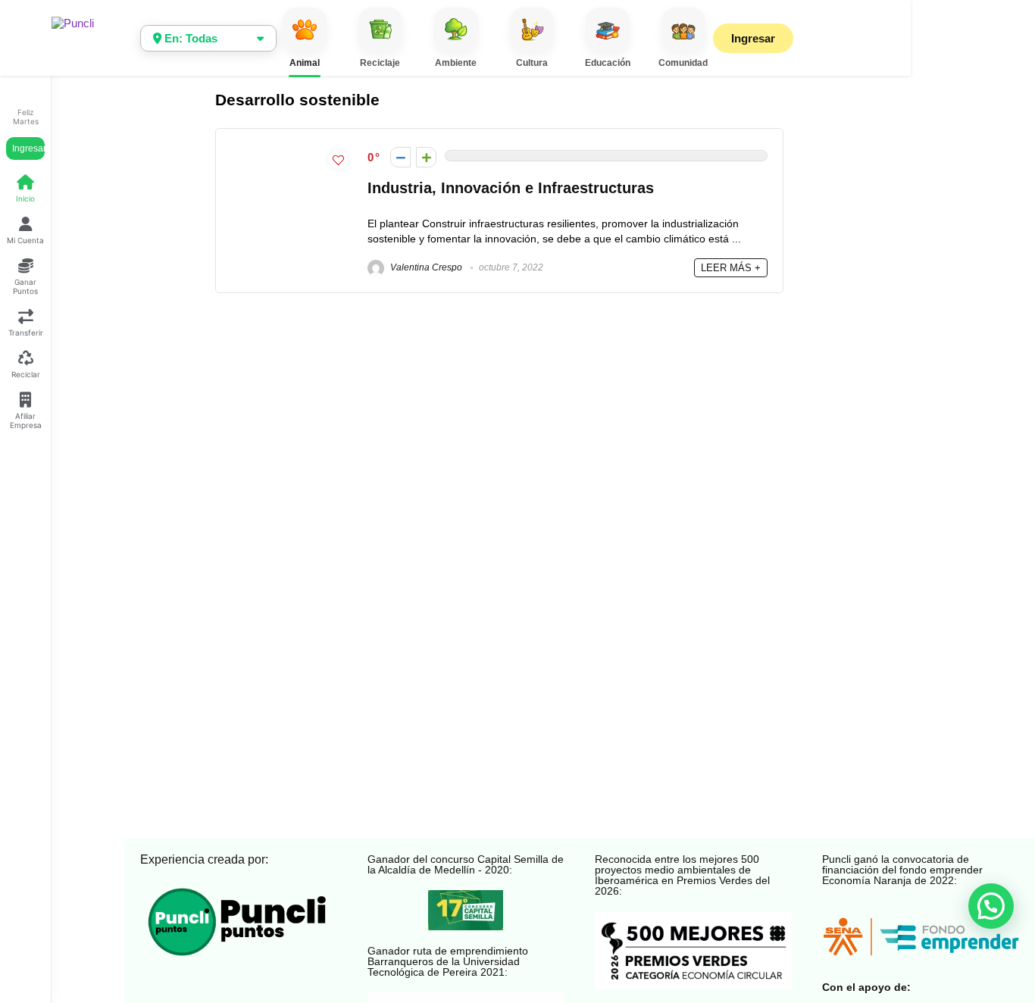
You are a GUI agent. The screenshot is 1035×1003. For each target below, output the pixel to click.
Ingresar (28, 148)
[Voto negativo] (400, 157)
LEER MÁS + (731, 267)
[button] (991, 906)
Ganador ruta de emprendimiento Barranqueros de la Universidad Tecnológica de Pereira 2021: (447, 961)
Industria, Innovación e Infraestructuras (510, 188)
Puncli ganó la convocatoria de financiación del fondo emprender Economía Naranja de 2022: (902, 869)
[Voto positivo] (426, 157)
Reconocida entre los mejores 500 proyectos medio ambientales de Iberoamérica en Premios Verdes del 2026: (682, 875)
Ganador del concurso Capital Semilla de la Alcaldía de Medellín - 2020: (465, 864)
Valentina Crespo (425, 267)
